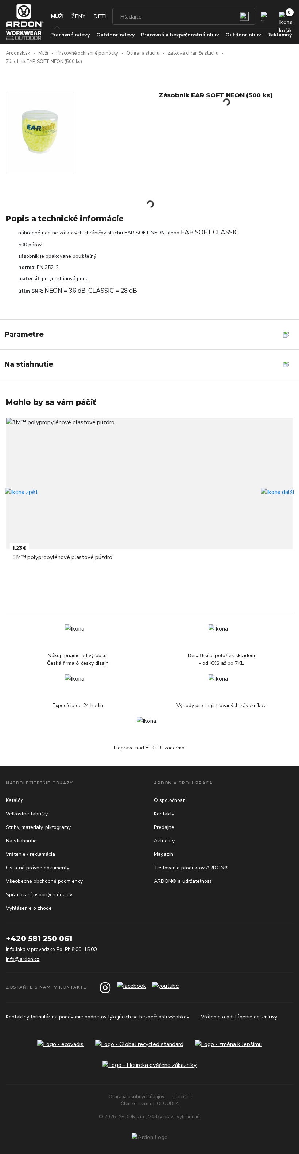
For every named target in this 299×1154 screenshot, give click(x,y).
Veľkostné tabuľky (27, 813)
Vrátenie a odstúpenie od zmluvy (239, 1016)
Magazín (163, 854)
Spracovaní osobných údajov (39, 894)
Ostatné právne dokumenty (37, 867)
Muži (56, 16)
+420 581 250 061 (39, 938)
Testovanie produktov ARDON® (191, 867)
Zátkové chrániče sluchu (193, 53)
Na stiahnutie (21, 840)
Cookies (182, 1096)
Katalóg (15, 800)
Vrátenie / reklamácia (30, 854)
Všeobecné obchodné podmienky (44, 881)
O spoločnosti (170, 800)
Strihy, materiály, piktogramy (38, 827)
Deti (99, 16)
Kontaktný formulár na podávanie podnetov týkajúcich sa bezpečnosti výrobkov (97, 1016)
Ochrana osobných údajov (136, 1096)
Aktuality (164, 840)
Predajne (164, 827)
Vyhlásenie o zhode (29, 908)
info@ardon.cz (22, 959)
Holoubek (166, 1103)
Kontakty (164, 813)
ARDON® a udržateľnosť (182, 881)
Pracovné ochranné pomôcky (87, 53)
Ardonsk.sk (18, 53)
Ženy (78, 16)
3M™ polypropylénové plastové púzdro (62, 557)
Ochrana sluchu (143, 53)
